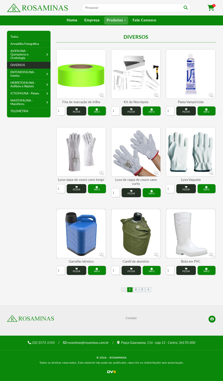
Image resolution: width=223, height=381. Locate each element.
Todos (14, 36)
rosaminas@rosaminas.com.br (88, 342)
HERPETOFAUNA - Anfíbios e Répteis (23, 84)
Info (97, 112)
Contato (131, 318)
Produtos (115, 20)
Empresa (92, 20)
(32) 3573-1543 (43, 342)
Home (72, 20)
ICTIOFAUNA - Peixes (24, 93)
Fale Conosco (144, 20)
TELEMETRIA (19, 111)
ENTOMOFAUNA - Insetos (23, 74)
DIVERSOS (17, 65)
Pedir (76, 112)
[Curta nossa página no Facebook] (212, 319)
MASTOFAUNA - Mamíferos (21, 102)
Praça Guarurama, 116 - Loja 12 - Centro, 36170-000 (157, 342)
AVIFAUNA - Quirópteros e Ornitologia (19, 54)
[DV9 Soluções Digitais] (111, 372)
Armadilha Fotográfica (24, 43)
